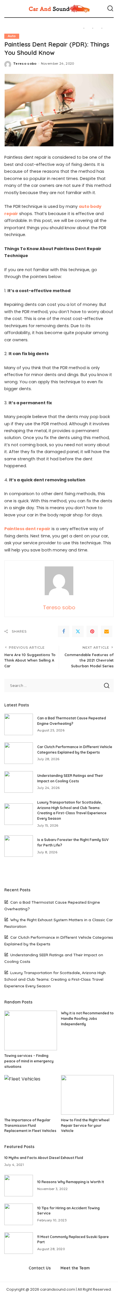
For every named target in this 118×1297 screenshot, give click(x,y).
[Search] (110, 8)
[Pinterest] (92, 631)
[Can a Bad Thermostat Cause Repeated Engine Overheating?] (18, 724)
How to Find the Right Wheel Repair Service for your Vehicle (85, 1125)
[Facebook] (63, 631)
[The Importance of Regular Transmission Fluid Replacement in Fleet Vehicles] (30, 1095)
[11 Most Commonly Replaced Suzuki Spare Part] (18, 1243)
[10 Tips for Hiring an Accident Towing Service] (18, 1214)
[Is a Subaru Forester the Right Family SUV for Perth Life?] (18, 846)
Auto (12, 36)
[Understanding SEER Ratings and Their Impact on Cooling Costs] (18, 782)
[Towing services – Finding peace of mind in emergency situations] (30, 1030)
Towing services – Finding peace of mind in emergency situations (29, 1060)
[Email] (106, 631)
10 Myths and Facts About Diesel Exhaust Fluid (43, 1158)
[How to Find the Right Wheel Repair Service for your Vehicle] (87, 1095)
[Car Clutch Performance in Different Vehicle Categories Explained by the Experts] (18, 753)
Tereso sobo (25, 64)
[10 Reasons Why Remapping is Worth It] (18, 1185)
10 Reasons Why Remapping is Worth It (70, 1182)
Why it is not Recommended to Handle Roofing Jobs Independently (87, 1018)
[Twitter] (78, 631)
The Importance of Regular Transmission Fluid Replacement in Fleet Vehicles (30, 1125)
